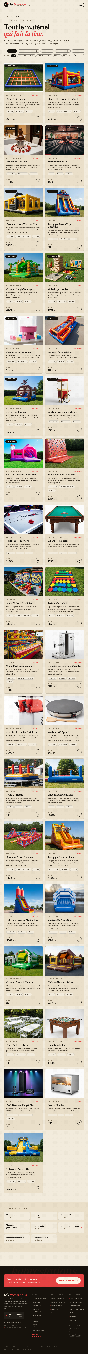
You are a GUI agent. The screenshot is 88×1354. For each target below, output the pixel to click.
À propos (72, 1316)
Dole (53, 1313)
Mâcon (54, 1309)
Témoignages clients (76, 1309)
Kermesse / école (44, 56)
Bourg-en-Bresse (57, 1302)
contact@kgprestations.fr (14, 1322)
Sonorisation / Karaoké (36, 1320)
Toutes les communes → (54, 1318)
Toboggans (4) (47, 51)
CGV (18, 1349)
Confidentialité (27, 1349)
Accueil (7, 16)
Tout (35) (12, 51)
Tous (13, 56)
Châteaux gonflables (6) (29, 51)
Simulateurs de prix (75, 1302)
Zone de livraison (75, 1306)
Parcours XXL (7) (62, 51)
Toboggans (36, 1302)
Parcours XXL (36, 1306)
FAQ (71, 1313)
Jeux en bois (36, 1315)
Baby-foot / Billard (38, 1331)
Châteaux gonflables (39, 1298)
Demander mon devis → (68, 1280)
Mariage (57, 56)
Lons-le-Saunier (57, 1298)
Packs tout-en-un (75, 1298)
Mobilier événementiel (36, 1326)
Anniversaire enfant (26, 56)
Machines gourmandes (36, 1310)
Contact (72, 1320)
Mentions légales (9, 1349)
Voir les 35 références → (36, 1335)
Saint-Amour (56, 1306)
